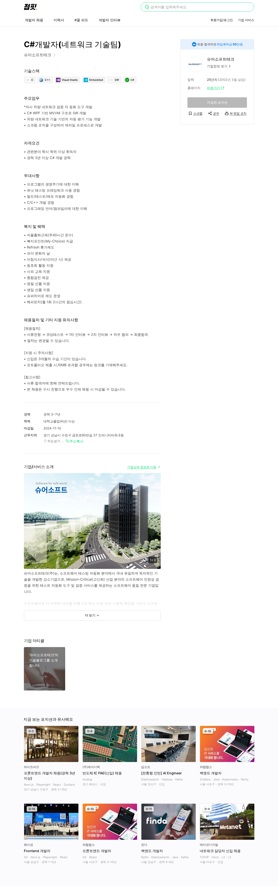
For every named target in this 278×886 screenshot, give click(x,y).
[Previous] (31, 525)
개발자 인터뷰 (110, 20)
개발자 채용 (34, 20)
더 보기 (90, 615)
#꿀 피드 (81, 20)
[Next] (153, 525)
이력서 (59, 20)
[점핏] (30, 7)
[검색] (147, 7)
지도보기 (53, 441)
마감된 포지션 (217, 102)
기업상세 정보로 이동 (141, 467)
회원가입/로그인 (221, 20)
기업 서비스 (246, 20)
